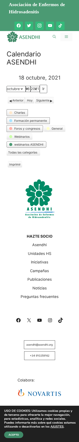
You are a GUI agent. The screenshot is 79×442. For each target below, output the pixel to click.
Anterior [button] (17, 100)
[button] (17, 112)
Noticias (39, 288)
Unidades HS (39, 253)
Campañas (39, 271)
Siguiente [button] (42, 100)
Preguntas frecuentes (40, 296)
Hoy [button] (30, 100)
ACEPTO (14, 435)
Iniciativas (39, 262)
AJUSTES (57, 427)
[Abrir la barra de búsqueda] (54, 36)
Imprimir (15, 165)
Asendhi (39, 245)
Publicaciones (39, 279)
